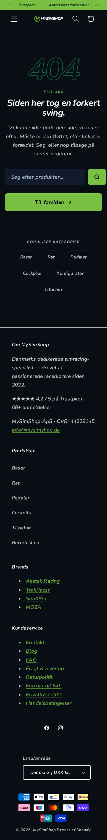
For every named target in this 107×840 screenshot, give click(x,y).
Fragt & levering (45, 668)
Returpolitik (40, 677)
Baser (26, 257)
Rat (51, 257)
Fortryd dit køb (44, 685)
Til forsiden (49, 202)
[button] (13, 18)
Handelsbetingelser (48, 703)
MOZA (33, 607)
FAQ (31, 660)
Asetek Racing (43, 581)
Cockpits (32, 273)
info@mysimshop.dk (36, 430)
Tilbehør (53, 290)
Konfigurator (70, 273)
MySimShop (44, 829)
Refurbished (26, 542)
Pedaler (78, 257)
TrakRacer (38, 590)
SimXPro (36, 598)
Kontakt (35, 642)
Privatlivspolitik (44, 694)
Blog (31, 651)
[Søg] (97, 177)
